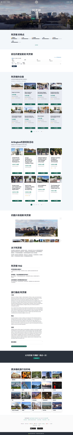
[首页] (36, 2)
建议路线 (13, 342)
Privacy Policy (44, 419)
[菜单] (1, 2)
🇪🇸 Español (31, 423)
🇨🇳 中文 (47, 423)
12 (41, 204)
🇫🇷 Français (27, 423)
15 (41, 131)
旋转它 (34, 18)
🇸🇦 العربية (44, 423)
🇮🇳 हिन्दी (39, 425)
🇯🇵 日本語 (50, 423)
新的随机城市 (36, 358)
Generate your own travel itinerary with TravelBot (19, 346)
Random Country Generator (32, 419)
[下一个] (43, 131)
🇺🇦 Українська (35, 425)
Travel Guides (39, 419)
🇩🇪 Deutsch (35, 423)
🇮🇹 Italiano (40, 423)
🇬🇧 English (22, 423)
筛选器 (38, 18)
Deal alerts (25, 419)
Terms (48, 419)
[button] (60, 218)
